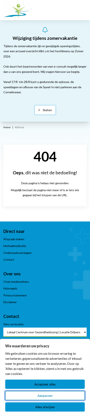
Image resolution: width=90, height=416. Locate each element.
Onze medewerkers (16, 281)
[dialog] (45, 377)
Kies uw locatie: (13, 324)
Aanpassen (45, 395)
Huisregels (10, 288)
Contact (8, 259)
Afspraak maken (13, 239)
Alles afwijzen (45, 407)
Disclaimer (10, 302)
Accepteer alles (45, 384)
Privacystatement (15, 295)
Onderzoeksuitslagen (17, 253)
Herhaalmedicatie (14, 246)
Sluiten (47, 110)
